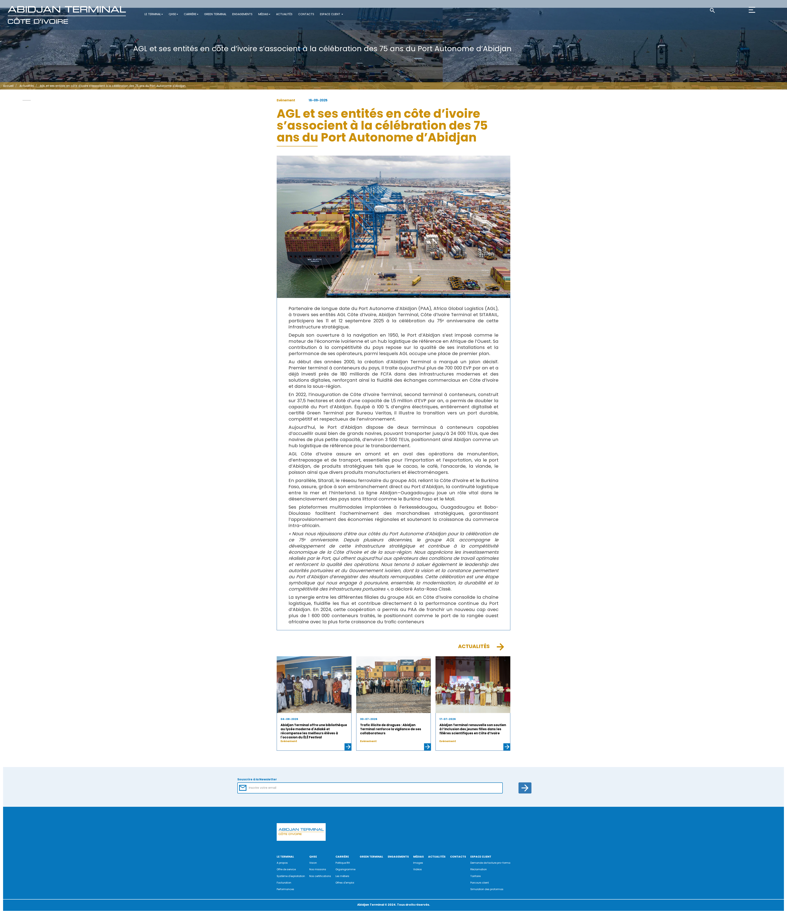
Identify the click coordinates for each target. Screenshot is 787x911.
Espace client (330, 14)
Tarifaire (475, 876)
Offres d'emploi (344, 882)
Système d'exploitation (291, 876)
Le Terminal (152, 14)
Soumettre (525, 787)
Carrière (190, 14)
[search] (728, 10)
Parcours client (479, 882)
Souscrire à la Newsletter (257, 779)
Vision (313, 863)
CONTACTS (458, 857)
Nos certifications (320, 876)
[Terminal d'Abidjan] (67, 15)
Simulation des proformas (486, 889)
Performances (285, 889)
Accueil (8, 86)
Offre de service (286, 869)
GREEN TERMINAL (371, 857)
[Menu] (767, 19)
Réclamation (478, 869)
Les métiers (342, 876)
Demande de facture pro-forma (490, 863)
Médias (263, 14)
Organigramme (345, 869)
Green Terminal (215, 14)
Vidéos (417, 869)
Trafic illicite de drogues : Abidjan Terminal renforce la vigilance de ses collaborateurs (390, 729)
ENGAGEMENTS (398, 857)
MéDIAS (418, 857)
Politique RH (342, 863)
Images (418, 863)
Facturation (284, 882)
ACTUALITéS (437, 857)
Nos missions (317, 869)
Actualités (284, 14)
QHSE (172, 14)
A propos (282, 863)
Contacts (306, 14)
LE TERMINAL (285, 857)
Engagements (242, 14)
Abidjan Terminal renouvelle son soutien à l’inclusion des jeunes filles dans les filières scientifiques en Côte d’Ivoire (472, 729)
